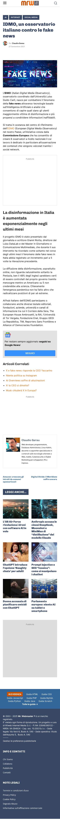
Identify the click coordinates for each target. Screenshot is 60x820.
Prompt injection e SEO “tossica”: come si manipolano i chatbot (44, 569)
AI (6, 17)
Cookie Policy (9, 799)
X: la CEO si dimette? (17, 385)
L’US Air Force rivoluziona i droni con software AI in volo (14, 526)
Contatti (7, 772)
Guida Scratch (45, 701)
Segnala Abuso (10, 803)
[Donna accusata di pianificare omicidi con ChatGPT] (16, 588)
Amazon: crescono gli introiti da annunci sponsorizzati (13, 479)
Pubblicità (8, 768)
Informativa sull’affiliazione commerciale (22, 808)
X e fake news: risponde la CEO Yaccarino (29, 370)
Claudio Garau (18, 43)
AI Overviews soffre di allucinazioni (25, 380)
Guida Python (14, 701)
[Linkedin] (12, 52)
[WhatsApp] (19, 52)
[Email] (33, 52)
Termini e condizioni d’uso (16, 790)
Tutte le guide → (30, 704)
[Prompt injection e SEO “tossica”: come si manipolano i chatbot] (44, 552)
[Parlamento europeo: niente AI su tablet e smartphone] (44, 588)
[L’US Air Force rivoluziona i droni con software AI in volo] (16, 509)
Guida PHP (32, 698)
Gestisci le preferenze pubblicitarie (19, 741)
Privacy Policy (9, 795)
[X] (6, 52)
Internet (15, 17)
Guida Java (29, 701)
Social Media (31, 17)
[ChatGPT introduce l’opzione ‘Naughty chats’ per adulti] (16, 552)
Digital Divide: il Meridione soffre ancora (44, 478)
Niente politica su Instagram (21, 375)
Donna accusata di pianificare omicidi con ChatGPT (15, 604)
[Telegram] (26, 52)
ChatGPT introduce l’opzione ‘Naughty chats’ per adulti (15, 568)
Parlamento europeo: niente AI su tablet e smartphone (43, 606)
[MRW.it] (30, 3)
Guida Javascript (15, 698)
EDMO (10, 128)
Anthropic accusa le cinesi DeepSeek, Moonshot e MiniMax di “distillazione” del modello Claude (44, 529)
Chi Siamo (8, 759)
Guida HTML (32, 694)
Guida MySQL (46, 698)
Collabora (7, 763)
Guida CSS (47, 694)
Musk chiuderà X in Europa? (21, 390)
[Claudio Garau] (6, 43)
